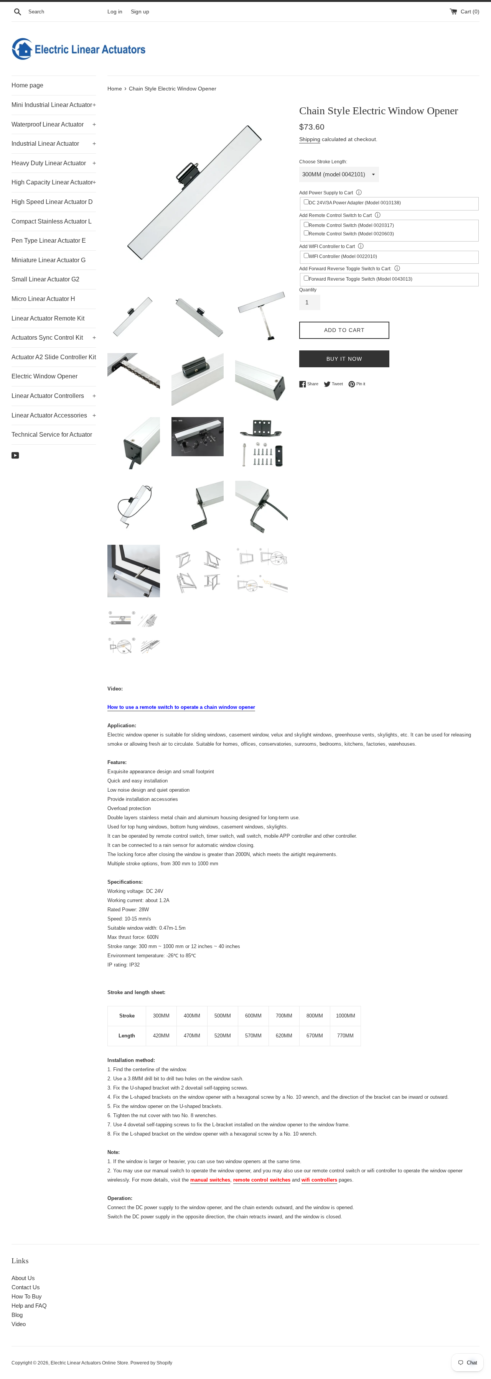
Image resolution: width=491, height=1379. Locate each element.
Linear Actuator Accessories (54, 415)
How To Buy (27, 1296)
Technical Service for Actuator (52, 434)
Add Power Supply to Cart (326, 193)
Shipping (309, 139)
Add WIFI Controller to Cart (327, 246)
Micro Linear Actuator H (43, 299)
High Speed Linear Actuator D (52, 202)
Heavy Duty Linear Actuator (54, 163)
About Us (23, 1278)
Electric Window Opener (44, 376)
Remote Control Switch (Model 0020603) (351, 234)
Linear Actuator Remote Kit (48, 318)
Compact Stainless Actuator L (52, 221)
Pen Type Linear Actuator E (49, 240)
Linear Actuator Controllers (54, 396)
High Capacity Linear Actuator (54, 182)
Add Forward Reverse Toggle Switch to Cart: (345, 268)
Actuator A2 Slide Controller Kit (54, 357)
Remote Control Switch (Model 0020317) (351, 225)
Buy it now (344, 359)
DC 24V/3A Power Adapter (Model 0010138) (355, 202)
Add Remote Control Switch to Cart (335, 215)
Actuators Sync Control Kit (54, 337)
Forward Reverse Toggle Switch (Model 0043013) (360, 279)
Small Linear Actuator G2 (45, 279)
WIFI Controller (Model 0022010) (343, 256)
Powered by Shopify (151, 1363)
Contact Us (26, 1287)
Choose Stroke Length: (323, 161)
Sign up (140, 12)
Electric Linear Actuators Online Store (89, 1363)
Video (19, 1324)
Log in (114, 12)
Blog (17, 1315)
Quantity (307, 290)
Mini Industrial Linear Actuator (54, 105)
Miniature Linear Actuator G (49, 260)
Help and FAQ (29, 1305)
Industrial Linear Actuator (54, 143)
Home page (27, 85)
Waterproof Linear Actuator (54, 124)
